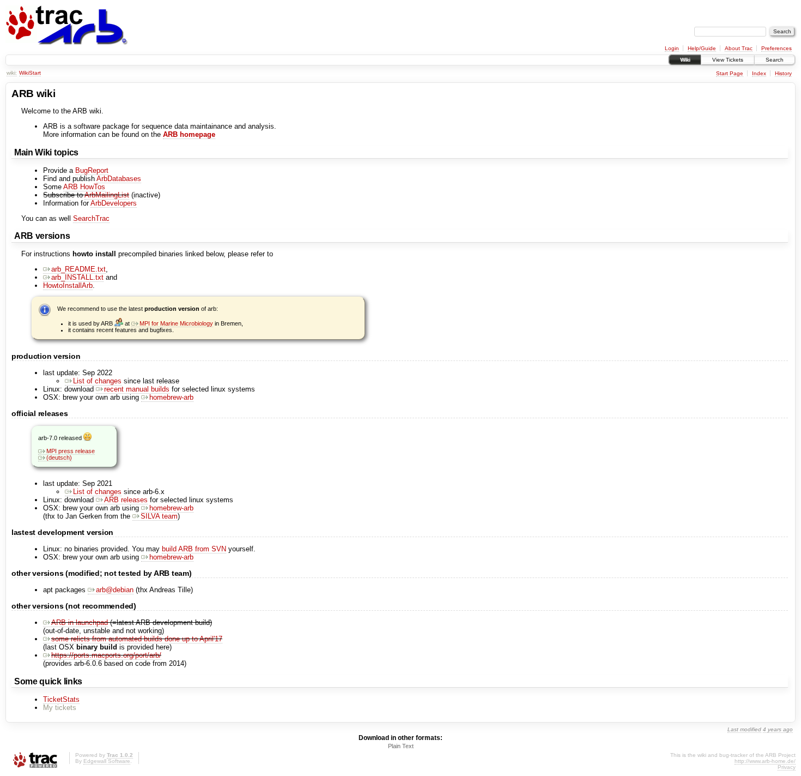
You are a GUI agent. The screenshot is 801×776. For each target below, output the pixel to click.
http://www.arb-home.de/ (765, 761)
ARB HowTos (84, 187)
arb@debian (115, 590)
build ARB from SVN (194, 549)
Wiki (685, 60)
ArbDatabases (118, 179)
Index (759, 73)
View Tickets (727, 60)
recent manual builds (136, 389)
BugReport (91, 170)
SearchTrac (91, 218)
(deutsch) (59, 457)
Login (672, 48)
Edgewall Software (106, 761)
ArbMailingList (106, 195)
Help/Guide (702, 48)
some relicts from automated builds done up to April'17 (136, 639)
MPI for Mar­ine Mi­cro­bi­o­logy (176, 323)
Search (775, 60)
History (783, 73)
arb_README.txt (78, 269)
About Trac (739, 48)
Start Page (729, 73)
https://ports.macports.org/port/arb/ (106, 655)
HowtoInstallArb (68, 285)
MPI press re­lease (70, 451)
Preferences (776, 48)
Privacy (787, 767)
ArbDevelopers (113, 203)
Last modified (744, 729)
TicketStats (61, 699)
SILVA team (159, 516)
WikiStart (30, 73)
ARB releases (126, 500)
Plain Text (401, 746)
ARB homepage (189, 134)
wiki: (12, 73)
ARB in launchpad (79, 622)
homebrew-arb (171, 397)
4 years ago (778, 729)
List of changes (97, 381)
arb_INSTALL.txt (77, 277)
